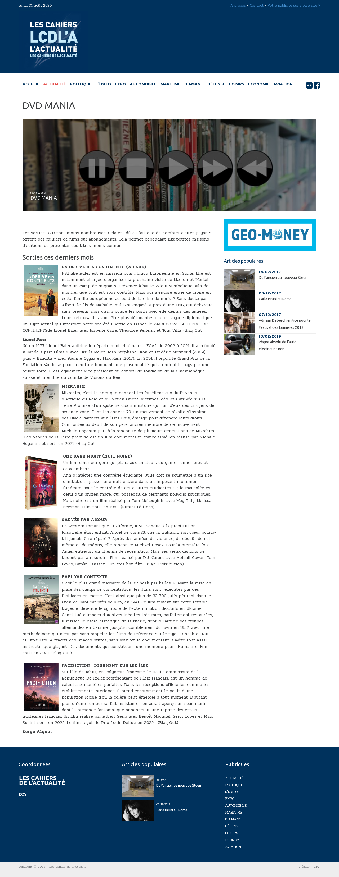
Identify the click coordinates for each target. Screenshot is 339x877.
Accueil (31, 84)
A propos (238, 5)
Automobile (143, 84)
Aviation (283, 84)
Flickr (309, 85)
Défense (216, 84)
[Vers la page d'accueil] (53, 42)
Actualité (54, 84)
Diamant (193, 84)
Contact (257, 5)
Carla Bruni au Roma (275, 299)
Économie (258, 84)
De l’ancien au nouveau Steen (283, 277)
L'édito (103, 84)
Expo (120, 84)
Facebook (316, 85)
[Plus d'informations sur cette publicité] (270, 234)
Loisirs (236, 84)
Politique (80, 84)
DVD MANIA (43, 197)
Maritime (170, 84)
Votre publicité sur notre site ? (293, 5)
